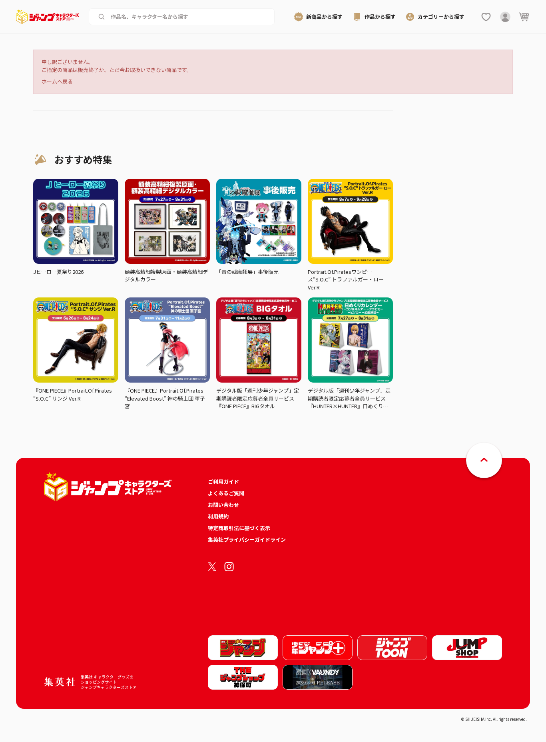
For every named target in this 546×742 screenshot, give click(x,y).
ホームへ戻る (57, 81)
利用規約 (218, 516)
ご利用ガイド (223, 481)
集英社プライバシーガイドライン (247, 539)
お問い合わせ (223, 505)
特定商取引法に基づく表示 (239, 528)
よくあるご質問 (226, 493)
